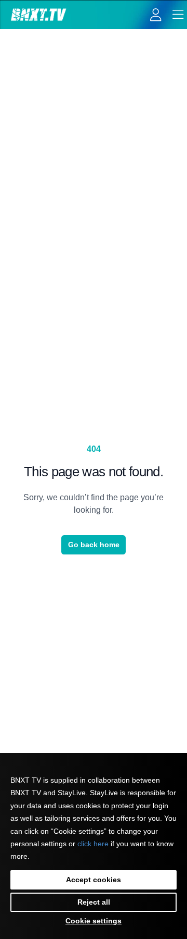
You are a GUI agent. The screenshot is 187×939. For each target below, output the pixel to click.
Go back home (93, 544)
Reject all (93, 902)
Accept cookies (93, 879)
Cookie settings (93, 921)
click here (93, 843)
